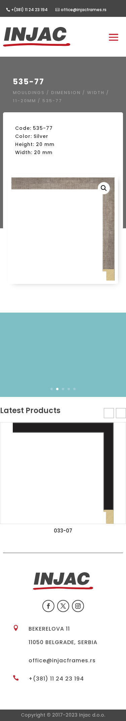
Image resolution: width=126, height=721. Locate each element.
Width (95, 92)
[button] (104, 188)
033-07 (63, 530)
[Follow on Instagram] (78, 606)
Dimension (66, 92)
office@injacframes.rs (84, 9)
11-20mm (24, 100)
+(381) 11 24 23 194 (56, 679)
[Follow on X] (63, 606)
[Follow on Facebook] (48, 606)
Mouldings (29, 92)
